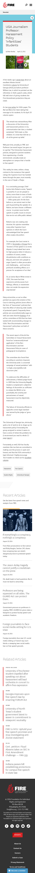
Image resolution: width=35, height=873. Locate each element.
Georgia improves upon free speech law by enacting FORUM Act (17, 696)
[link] (9, 5)
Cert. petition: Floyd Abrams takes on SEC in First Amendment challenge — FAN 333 (18, 750)
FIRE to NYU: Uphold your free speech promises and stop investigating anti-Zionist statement (19, 733)
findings (23, 315)
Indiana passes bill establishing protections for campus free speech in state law (18, 768)
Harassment (7, 469)
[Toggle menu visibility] (31, 4)
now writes (12, 107)
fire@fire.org (12, 809)
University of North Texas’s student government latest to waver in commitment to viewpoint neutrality (18, 714)
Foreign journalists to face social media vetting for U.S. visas (17, 626)
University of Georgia (23, 475)
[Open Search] (26, 5)
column (14, 85)
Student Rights (8, 475)
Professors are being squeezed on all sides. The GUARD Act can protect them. (16, 594)
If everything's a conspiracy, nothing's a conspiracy (17, 536)
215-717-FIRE (23, 809)
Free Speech (19, 469)
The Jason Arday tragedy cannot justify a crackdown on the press (16, 567)
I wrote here (19, 80)
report (9, 438)
